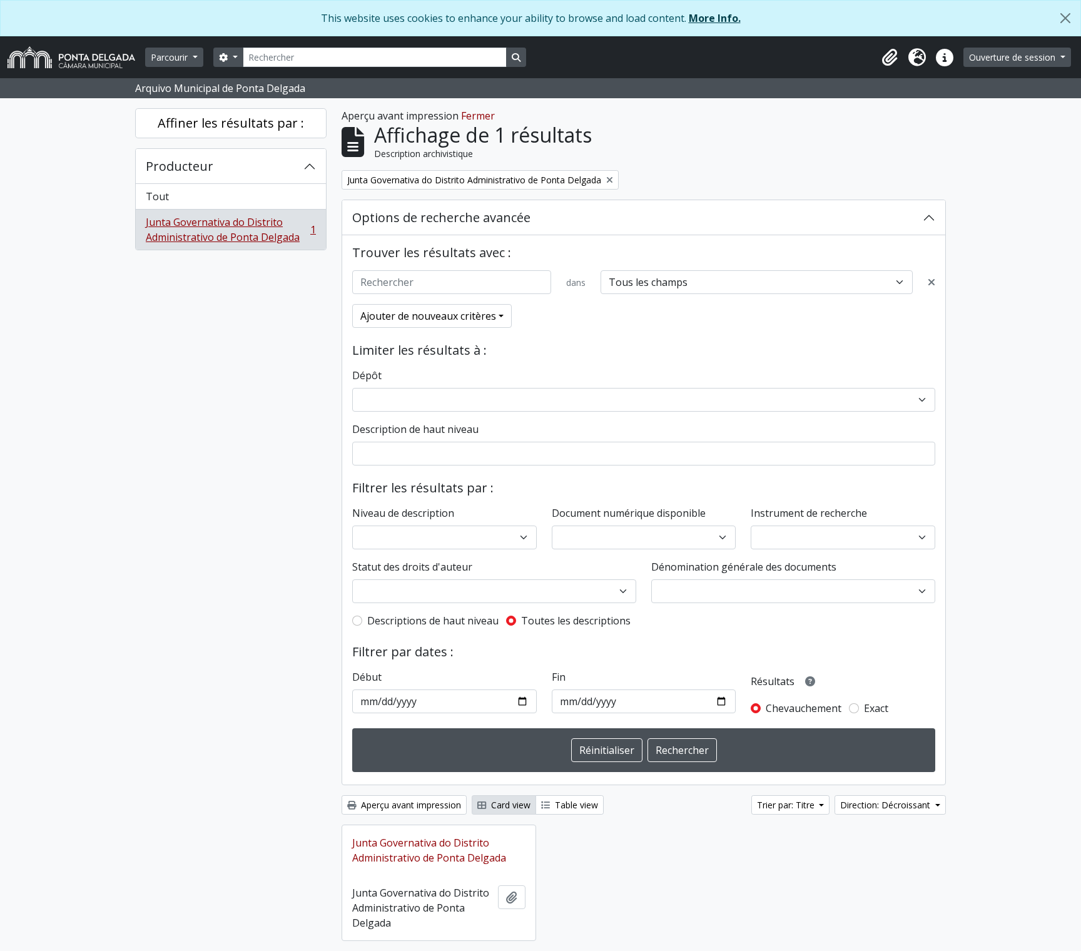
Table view (575, 805)
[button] (889, 57)
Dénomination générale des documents (743, 567)
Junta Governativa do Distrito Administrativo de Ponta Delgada (230, 229)
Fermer (478, 116)
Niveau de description (403, 513)
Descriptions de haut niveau (433, 621)
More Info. (715, 18)
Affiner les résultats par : (231, 122)
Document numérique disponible (629, 513)
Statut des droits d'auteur (412, 567)
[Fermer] (1065, 18)
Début (367, 677)
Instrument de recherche (809, 513)
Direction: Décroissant (886, 805)
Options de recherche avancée (441, 217)
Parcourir (170, 57)
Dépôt (367, 375)
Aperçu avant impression (409, 805)
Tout (157, 196)
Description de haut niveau (415, 429)
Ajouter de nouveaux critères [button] (428, 316)
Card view (509, 805)
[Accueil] (76, 57)
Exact (876, 708)
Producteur (179, 166)
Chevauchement (803, 708)
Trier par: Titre (787, 805)
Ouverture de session (1013, 57)
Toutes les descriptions (576, 621)
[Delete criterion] (931, 282)
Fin (559, 677)
